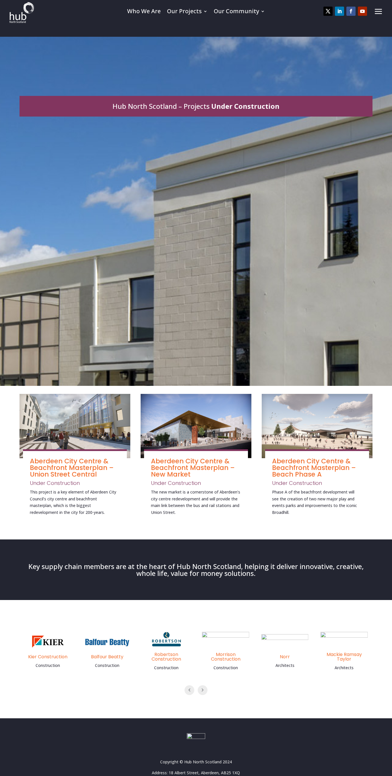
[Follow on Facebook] (351, 11)
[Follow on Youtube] (362, 11)
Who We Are (144, 11)
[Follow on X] (328, 11)
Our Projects (184, 11)
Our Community (236, 11)
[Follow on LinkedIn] (339, 11)
